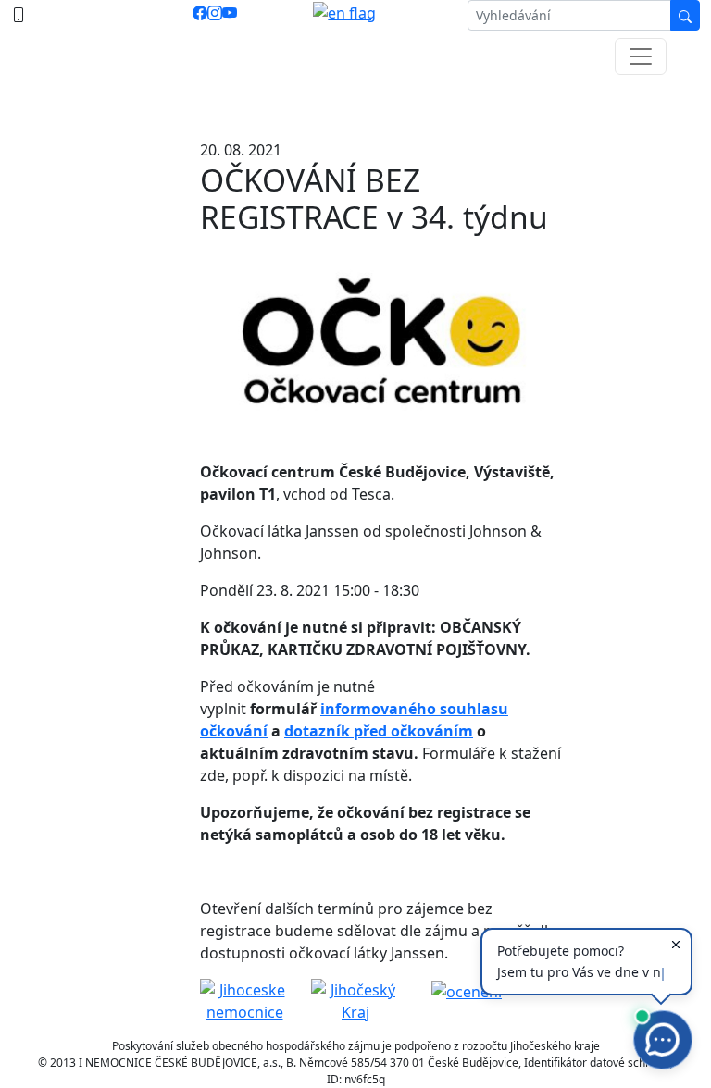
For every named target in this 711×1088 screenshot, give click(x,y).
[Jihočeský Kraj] (355, 999)
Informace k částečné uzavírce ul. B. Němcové (355, 102)
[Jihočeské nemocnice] (244, 999)
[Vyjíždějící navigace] (641, 56)
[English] (344, 15)
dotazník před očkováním (378, 731)
